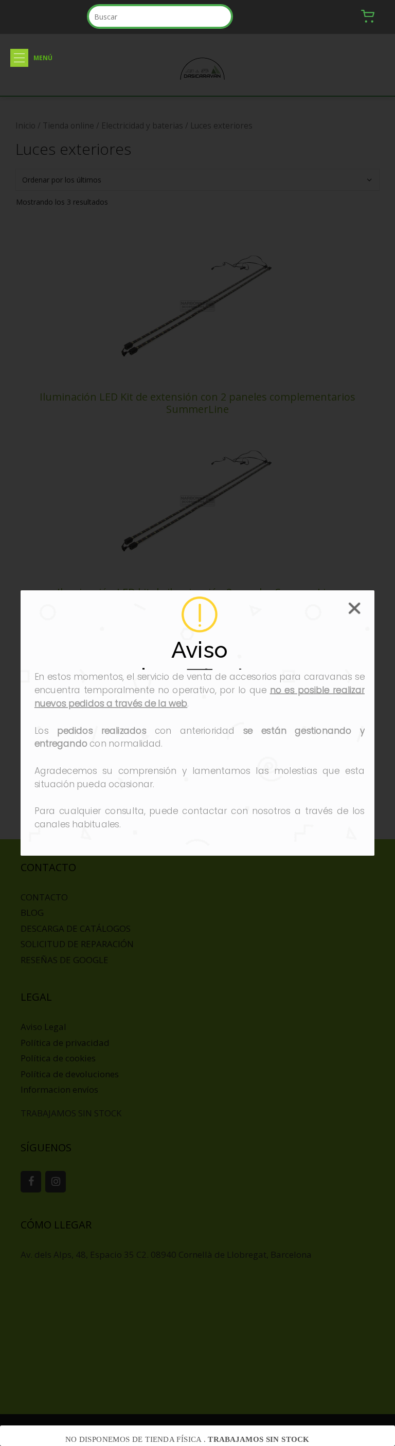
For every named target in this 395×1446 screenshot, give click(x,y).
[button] (19, 58)
